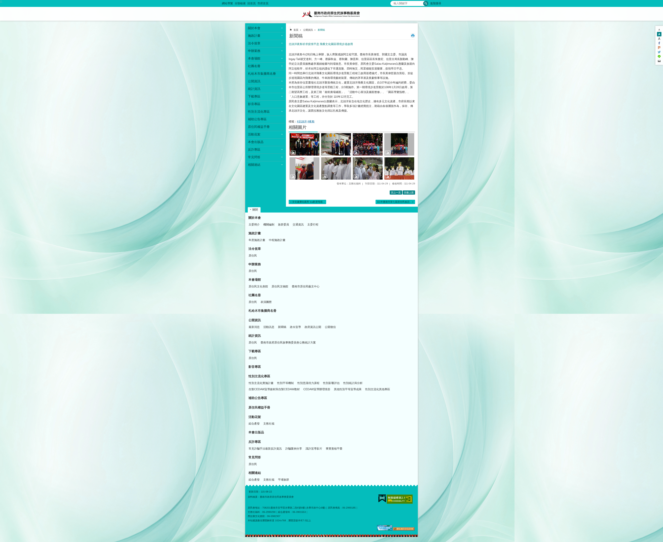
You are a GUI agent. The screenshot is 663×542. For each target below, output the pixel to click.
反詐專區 (254, 442)
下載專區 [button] (254, 96)
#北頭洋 (302, 121)
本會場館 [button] (254, 58)
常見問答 (254, 457)
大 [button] (659, 38)
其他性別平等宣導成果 (348, 389)
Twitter (659, 52)
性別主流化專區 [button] (259, 111)
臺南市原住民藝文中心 (305, 286)
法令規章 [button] (254, 43)
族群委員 (283, 224)
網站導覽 (227, 3)
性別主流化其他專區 (377, 389)
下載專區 (254, 351)
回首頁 (251, 3)
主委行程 (312, 224)
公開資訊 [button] (254, 81)
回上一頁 (396, 192)
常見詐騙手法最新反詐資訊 (265, 448)
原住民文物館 (280, 286)
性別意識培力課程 (308, 383)
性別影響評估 (331, 383)
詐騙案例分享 (293, 448)
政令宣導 (295, 327)
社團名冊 (254, 295)
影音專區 (254, 104)
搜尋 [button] (425, 3)
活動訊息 (268, 327)
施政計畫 (254, 233)
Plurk (659, 47)
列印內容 (413, 35)
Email (659, 61)
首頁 (296, 29)
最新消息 (254, 327)
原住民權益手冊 (259, 127)
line (659, 56)
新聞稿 (321, 29)
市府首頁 (262, 3)
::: (1, 1)
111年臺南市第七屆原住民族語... (394, 201)
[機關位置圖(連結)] (384, 529)
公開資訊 (308, 29)
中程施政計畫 (277, 240)
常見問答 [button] (254, 157)
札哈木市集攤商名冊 (262, 73)
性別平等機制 (285, 383)
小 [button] (659, 29)
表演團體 (266, 301)
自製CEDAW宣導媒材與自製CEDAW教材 (274, 389)
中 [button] (659, 34)
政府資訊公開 (313, 327)
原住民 (253, 255)
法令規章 (254, 248)
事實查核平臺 (334, 448)
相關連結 (254, 473)
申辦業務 (254, 264)
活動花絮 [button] (254, 134)
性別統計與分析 (353, 383)
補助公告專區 (257, 119)
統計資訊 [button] (254, 89)
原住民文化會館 (258, 286)
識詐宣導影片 (314, 448)
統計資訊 (254, 335)
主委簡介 (254, 224)
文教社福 (268, 423)
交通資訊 (298, 224)
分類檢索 (240, 3)
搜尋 (393, 2)
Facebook (659, 43)
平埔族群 (283, 479)
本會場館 (254, 279)
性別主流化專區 (259, 376)
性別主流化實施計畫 (261, 383)
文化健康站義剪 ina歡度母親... (308, 201)
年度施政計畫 (257, 240)
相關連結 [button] (254, 164)
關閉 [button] (255, 209)
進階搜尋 (435, 3)
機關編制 (268, 224)
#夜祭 (311, 121)
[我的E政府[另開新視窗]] (382, 498)
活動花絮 (254, 417)
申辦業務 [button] (254, 51)
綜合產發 (254, 423)
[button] (304, 144)
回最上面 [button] (409, 192)
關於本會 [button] (254, 28)
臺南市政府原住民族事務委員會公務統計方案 (288, 342)
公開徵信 (330, 327)
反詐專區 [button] (254, 149)
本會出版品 (255, 142)
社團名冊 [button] (254, 66)
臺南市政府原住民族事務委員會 (331, 14)
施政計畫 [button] (254, 35)
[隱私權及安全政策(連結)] (404, 529)
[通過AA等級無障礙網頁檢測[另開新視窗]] (400, 499)
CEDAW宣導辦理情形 (316, 389)
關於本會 (254, 217)
